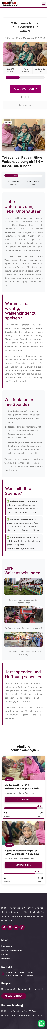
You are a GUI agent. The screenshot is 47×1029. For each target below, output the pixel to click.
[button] (44, 4)
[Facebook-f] (4, 927)
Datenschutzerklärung (11, 950)
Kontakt (5, 954)
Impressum (6, 946)
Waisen (8, 122)
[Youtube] (16, 927)
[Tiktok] (22, 927)
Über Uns (5, 959)
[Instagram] (10, 927)
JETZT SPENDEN (23, 800)
